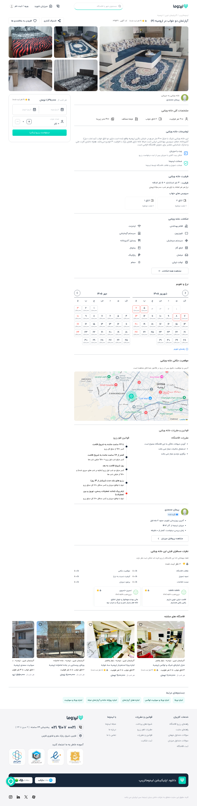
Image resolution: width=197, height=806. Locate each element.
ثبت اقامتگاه (182, 746)
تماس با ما (111, 735)
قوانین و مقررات (144, 735)
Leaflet (183, 419)
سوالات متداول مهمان (178, 735)
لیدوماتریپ (183, 15)
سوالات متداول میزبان (178, 740)
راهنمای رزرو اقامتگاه (178, 724)
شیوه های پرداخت (144, 724)
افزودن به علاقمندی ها (21, 21)
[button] (131, 396)
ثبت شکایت (146, 740)
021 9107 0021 (63, 727)
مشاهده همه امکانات (171, 271)
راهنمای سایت (182, 729)
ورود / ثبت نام (21, 6)
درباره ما (112, 729)
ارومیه (160, 15)
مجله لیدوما (110, 724)
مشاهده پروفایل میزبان (172, 538)
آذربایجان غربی (171, 15)
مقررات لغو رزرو (144, 729)
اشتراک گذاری (50, 21)
